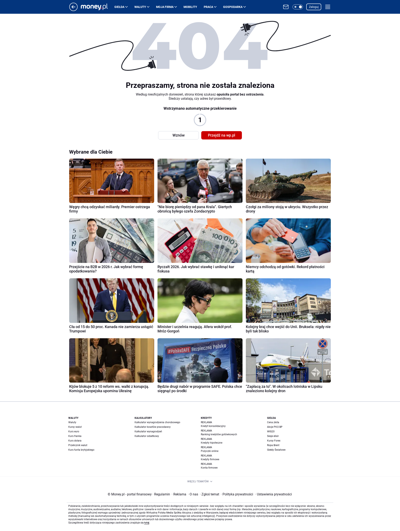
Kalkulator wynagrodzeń (148, 431)
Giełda (119, 7)
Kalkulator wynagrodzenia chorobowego (157, 422)
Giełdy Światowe (276, 449)
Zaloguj (314, 7)
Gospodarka (232, 7)
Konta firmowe (209, 467)
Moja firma (165, 7)
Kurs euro (73, 431)
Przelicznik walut (77, 445)
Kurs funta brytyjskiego (81, 449)
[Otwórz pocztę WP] (285, 7)
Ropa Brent (273, 445)
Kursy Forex (273, 440)
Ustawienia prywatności (273, 494)
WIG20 (271, 431)
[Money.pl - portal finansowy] (97, 7)
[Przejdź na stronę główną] (73, 10)
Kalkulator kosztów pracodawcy (153, 426)
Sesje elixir (273, 436)
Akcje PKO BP (274, 426)
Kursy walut (75, 426)
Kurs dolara (74, 440)
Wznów (178, 135)
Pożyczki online (209, 451)
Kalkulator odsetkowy (147, 436)
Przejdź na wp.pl (221, 135)
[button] (297, 6)
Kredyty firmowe (210, 459)
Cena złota (273, 422)
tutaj (146, 522)
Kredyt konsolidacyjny (213, 426)
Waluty (140, 7)
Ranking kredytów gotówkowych (219, 434)
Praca (208, 7)
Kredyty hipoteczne (211, 442)
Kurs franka (74, 436)
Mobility (190, 7)
